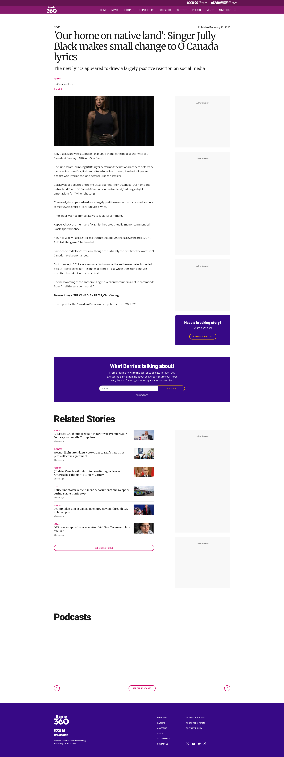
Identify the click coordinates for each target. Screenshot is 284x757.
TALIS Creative (69, 744)
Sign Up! (171, 388)
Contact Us (162, 744)
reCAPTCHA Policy (196, 718)
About (160, 734)
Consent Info (142, 395)
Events (209, 10)
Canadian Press (65, 84)
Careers (161, 723)
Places (196, 10)
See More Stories (104, 548)
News (114, 10)
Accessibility (163, 739)
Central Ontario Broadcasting (73, 741)
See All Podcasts (142, 688)
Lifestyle (128, 10)
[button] (57, 688)
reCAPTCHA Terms (195, 723)
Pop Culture (146, 10)
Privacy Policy (194, 728)
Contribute (162, 718)
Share (58, 89)
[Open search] (235, 10)
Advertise (225, 10)
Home (103, 10)
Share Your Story (203, 337)
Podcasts (165, 10)
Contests (181, 10)
